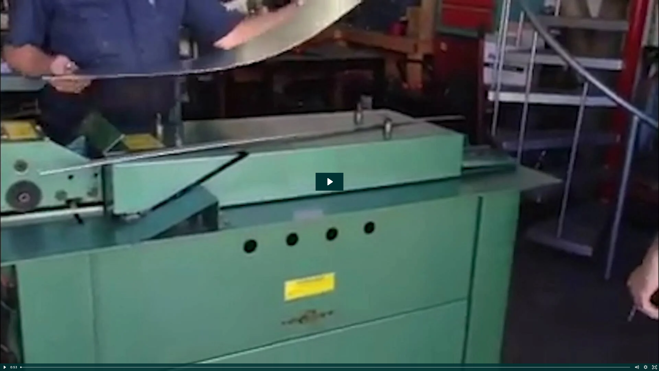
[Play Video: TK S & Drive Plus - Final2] (330, 182)
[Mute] (636, 367)
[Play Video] (4, 367)
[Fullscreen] (654, 367)
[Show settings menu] (645, 367)
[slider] (325, 367)
